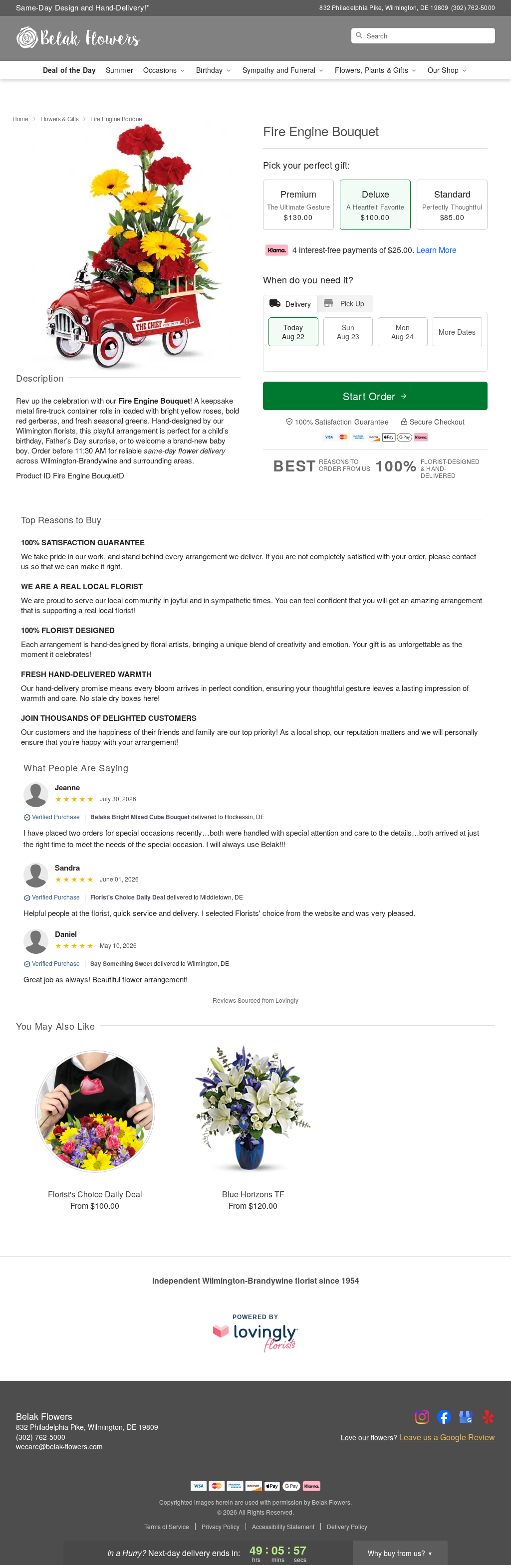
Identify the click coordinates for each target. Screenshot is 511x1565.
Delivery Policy (347, 1527)
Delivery (298, 304)
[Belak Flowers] (88, 38)
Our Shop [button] (444, 70)
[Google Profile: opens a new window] (466, 1417)
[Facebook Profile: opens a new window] (444, 1417)
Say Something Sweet (121, 963)
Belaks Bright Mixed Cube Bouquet (140, 816)
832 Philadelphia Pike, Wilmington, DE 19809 (87, 1427)
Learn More (436, 249)
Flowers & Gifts (59, 118)
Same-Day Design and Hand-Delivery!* (83, 7)
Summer (119, 70)
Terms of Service (166, 1527)
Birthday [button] (210, 70)
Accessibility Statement (283, 1527)
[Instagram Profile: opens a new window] (422, 1417)
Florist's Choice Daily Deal (127, 897)
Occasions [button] (161, 70)
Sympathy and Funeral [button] (280, 70)
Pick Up (352, 303)
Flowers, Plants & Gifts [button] (372, 70)
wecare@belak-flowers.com (59, 1446)
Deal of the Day (69, 70)
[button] (485, 1522)
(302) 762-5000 (40, 1437)
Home (20, 118)
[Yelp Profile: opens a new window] (488, 1417)
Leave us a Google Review (447, 1437)
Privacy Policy (221, 1527)
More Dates (457, 332)
